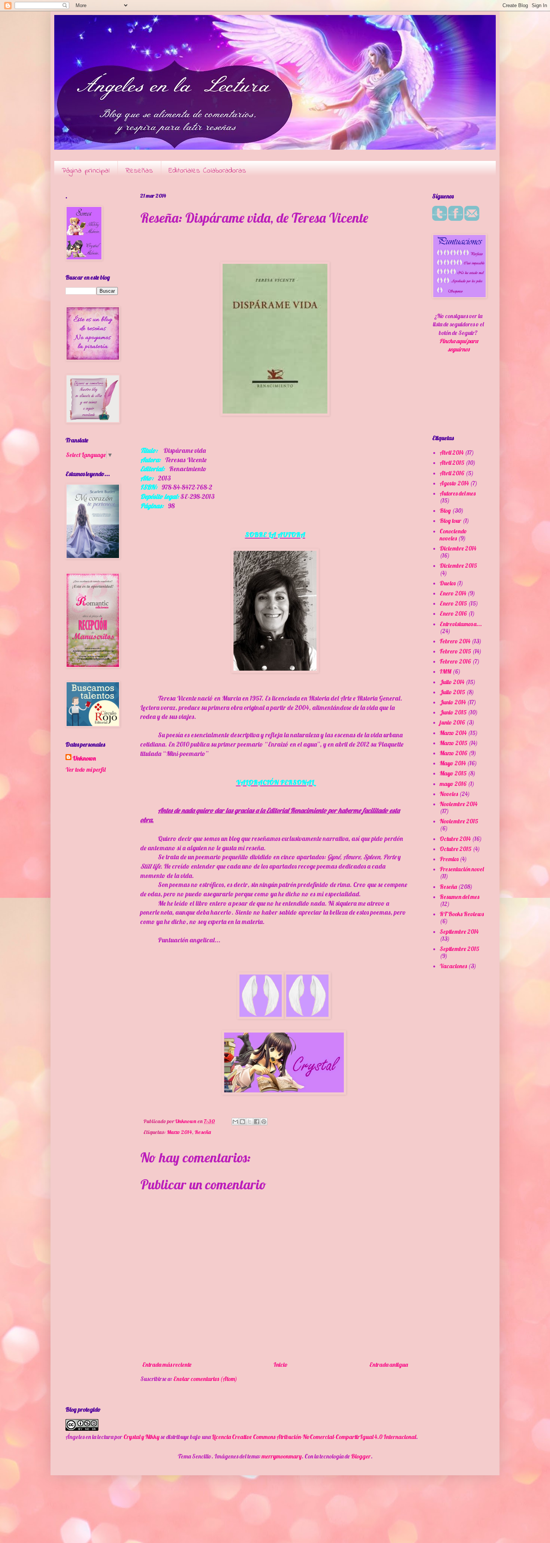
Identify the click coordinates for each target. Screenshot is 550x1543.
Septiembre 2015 (459, 948)
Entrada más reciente (167, 1364)
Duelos (447, 583)
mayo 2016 (453, 783)
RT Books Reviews (462, 914)
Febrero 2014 (455, 641)
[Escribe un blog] (242, 1121)
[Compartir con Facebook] (256, 1121)
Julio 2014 (452, 682)
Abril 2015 (452, 462)
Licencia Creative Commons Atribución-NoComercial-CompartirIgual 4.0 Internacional (314, 1436)
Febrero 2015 (455, 651)
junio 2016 (452, 722)
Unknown (84, 758)
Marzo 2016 (453, 753)
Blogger (361, 1456)
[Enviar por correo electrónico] (235, 1121)
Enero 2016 (453, 613)
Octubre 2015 (455, 849)
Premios (449, 859)
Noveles (449, 794)
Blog (445, 510)
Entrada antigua (388, 1364)
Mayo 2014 (453, 763)
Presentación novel (462, 869)
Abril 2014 (452, 452)
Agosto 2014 (454, 483)
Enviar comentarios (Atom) (205, 1378)
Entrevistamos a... (461, 624)
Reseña (203, 1132)
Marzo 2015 (453, 743)
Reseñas (139, 170)
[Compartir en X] (249, 1121)
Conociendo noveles (453, 534)
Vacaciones (453, 966)
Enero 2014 (453, 593)
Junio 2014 (453, 702)
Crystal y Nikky (141, 1436)
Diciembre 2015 (458, 565)
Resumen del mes (459, 896)
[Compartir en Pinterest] (264, 1121)
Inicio (281, 1364)
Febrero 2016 (455, 661)
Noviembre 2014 (458, 804)
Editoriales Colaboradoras (207, 170)
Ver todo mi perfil (85, 769)
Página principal (86, 170)
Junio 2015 (453, 712)
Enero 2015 (453, 603)
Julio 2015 (452, 692)
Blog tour (450, 520)
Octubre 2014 (455, 838)
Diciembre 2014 (458, 548)
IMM (445, 671)
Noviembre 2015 (459, 821)
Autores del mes (458, 493)
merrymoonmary (282, 1456)
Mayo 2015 (453, 773)
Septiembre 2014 (459, 931)
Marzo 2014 (179, 1132)
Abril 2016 (452, 473)
